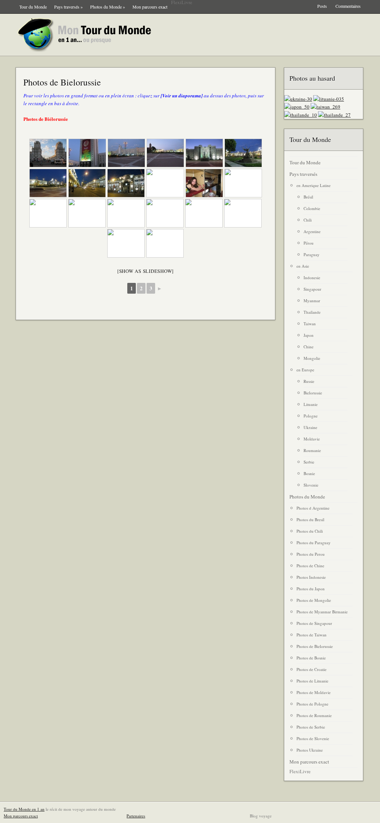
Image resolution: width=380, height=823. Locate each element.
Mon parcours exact (149, 7)
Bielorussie (313, 393)
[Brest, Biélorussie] (48, 213)
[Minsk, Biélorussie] (48, 153)
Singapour (312, 289)
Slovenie (311, 485)
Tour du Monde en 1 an (24, 809)
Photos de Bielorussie (62, 82)
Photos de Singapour (314, 623)
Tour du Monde (33, 7)
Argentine (312, 231)
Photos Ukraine (310, 750)
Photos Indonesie (311, 577)
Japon (309, 335)
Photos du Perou (311, 554)
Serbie (309, 462)
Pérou (309, 243)
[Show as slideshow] (145, 271)
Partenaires (136, 816)
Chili (308, 220)
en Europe (305, 369)
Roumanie (312, 450)
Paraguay (312, 254)
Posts (322, 6)
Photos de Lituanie (312, 681)
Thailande (312, 312)
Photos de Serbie (311, 727)
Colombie (312, 208)
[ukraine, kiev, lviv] (298, 99)
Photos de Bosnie (311, 658)
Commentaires (348, 6)
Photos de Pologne (312, 704)
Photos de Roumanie (314, 715)
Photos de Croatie (312, 669)
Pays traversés (68, 7)
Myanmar (312, 300)
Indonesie (312, 277)
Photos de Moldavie (314, 692)
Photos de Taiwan (312, 635)
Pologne (311, 416)
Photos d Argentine (313, 508)
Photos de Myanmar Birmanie (322, 611)
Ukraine (310, 427)
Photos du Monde (107, 7)
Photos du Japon (311, 588)
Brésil (308, 197)
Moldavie (312, 439)
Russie (309, 381)
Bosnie (309, 473)
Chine (309, 346)
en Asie (303, 266)
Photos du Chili (310, 531)
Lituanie (311, 404)
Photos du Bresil (310, 519)
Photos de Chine (310, 565)
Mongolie (312, 358)
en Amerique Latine (314, 185)
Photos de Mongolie (314, 600)
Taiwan (310, 323)
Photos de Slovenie (313, 738)
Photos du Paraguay (314, 542)
